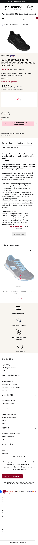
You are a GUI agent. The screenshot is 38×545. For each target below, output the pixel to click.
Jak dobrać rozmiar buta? (11, 434)
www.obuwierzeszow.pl (2, 517)
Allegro (4, 450)
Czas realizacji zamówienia (11, 387)
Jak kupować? (7, 371)
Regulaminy (6, 365)
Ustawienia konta (8, 404)
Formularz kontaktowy (9, 417)
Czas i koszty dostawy (9, 384)
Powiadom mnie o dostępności (19, 124)
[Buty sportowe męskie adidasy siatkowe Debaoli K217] (19, 267)
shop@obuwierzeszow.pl (27, 14)
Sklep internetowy (16, 542)
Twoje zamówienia (8, 401)
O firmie (4, 420)
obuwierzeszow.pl (2, 24)
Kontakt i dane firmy (9, 414)
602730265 (10, 14)
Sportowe (15, 25)
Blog (3, 423)
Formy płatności (7, 381)
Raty (3, 440)
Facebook (5, 453)
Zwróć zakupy (6, 390)
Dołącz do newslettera (12, 476)
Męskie (6, 25)
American (25, 25)
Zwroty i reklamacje (8, 437)
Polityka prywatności (9, 368)
